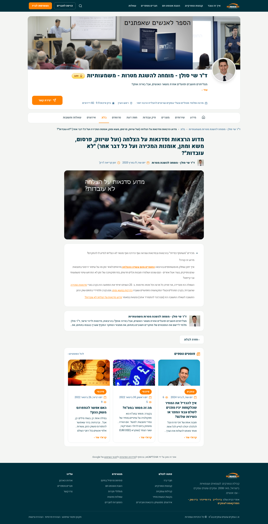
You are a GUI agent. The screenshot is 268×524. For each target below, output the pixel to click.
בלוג (103, 117)
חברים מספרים (149, 6)
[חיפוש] (80, 6)
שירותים (180, 117)
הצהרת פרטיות (52, 517)
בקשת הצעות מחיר (162, 497)
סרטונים (116, 117)
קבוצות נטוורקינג (194, 6)
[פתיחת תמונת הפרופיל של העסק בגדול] (224, 70)
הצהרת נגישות (36, 517)
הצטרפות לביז (40, 6)
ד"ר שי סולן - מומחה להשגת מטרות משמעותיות (214, 129)
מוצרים (165, 117)
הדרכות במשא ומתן (122, 290)
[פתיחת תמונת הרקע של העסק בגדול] (134, 43)
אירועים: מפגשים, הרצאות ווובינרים (154, 502)
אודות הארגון (66, 480)
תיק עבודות (149, 117)
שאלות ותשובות (72, 117)
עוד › (204, 90)
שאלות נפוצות (114, 497)
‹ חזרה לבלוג (191, 340)
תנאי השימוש (110, 457)
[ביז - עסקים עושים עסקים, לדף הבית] (233, 6)
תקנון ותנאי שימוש (71, 517)
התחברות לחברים (113, 502)
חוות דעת (132, 117)
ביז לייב (217, 500)
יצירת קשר (44, 100)
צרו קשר (68, 491)
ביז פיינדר (205, 500)
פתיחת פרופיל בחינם (111, 480)
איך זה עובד (214, 6)
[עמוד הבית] (203, 118)
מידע (193, 117)
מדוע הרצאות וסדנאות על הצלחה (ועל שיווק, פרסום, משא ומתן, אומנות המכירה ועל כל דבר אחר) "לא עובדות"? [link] (117, 129)
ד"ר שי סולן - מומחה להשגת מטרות (173, 163)
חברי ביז (168, 480)
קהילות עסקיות (164, 491)
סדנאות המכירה (79, 285)
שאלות (132, 6)
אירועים (91, 117)
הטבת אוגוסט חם (171, 6)
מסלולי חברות (115, 491)
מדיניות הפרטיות (128, 457)
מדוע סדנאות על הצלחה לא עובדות (103, 297)
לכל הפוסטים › (76, 354)
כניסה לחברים (65, 6)
